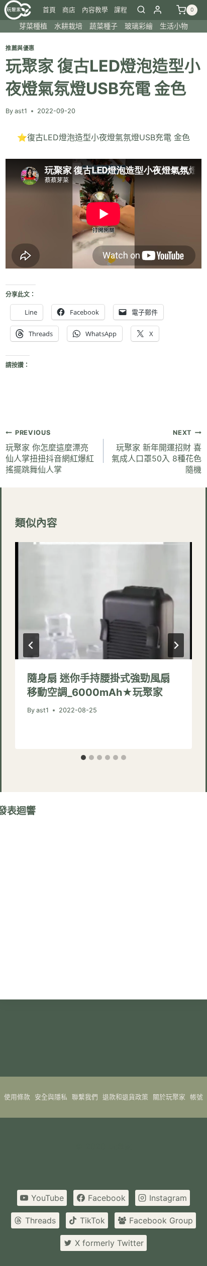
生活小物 (174, 26)
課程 (120, 10)
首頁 (49, 10)
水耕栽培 (68, 26)
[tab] (83, 757)
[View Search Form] (141, 10)
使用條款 (17, 1097)
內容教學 (95, 10)
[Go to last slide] (31, 645)
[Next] (176, 645)
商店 (68, 10)
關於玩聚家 (169, 1097)
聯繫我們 (85, 1097)
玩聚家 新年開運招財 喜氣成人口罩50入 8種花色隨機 (156, 451)
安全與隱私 (51, 1097)
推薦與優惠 (20, 48)
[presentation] (103, 601)
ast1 (21, 111)
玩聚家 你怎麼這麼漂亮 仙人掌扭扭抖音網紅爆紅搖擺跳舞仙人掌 (50, 451)
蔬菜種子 (103, 26)
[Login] (157, 10)
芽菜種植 (33, 26)
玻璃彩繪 (139, 26)
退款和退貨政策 (125, 1097)
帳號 (196, 1097)
